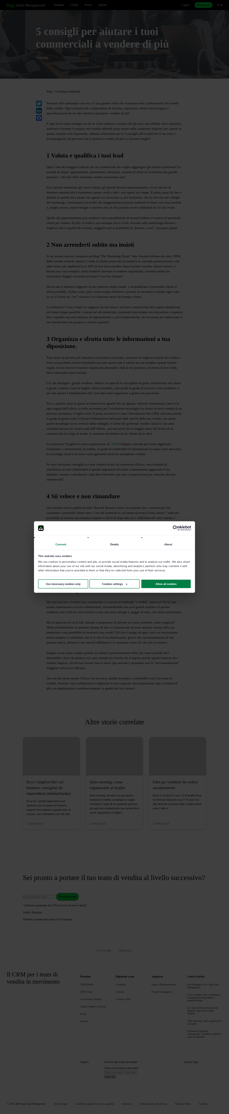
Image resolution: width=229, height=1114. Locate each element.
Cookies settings (112, 583)
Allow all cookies (166, 583)
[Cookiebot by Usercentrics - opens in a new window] (175, 528)
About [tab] (168, 544)
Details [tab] (114, 544)
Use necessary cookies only (63, 583)
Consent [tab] (60, 544)
